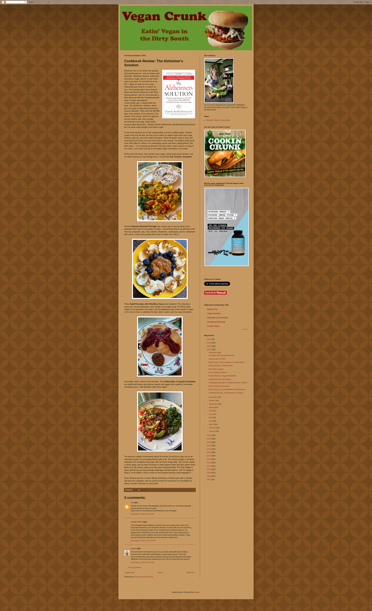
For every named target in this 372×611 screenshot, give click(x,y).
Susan (133, 548)
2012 (209, 463)
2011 (209, 466)
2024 (209, 339)
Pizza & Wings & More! (217, 372)
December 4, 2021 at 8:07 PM (142, 562)
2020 (209, 435)
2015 (209, 452)
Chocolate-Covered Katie (217, 318)
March (211, 424)
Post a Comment (134, 568)
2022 (209, 346)
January (212, 431)
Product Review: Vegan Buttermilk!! (222, 376)
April (211, 421)
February (212, 428)
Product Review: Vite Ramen (220, 379)
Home (160, 573)
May (211, 418)
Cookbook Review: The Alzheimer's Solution (226, 393)
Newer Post (129, 573)
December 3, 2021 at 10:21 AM (143, 541)
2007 (209, 480)
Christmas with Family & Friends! (221, 355)
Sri (132, 503)
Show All (245, 329)
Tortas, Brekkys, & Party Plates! (221, 366)
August (212, 407)
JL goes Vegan (213, 326)
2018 (209, 442)
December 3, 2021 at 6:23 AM (142, 514)
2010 (209, 469)
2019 (209, 439)
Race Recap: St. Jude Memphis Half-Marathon (227, 389)
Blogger (197, 592)
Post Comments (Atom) (144, 577)
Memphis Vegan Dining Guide (218, 120)
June (211, 414)
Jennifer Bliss (136, 522)
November (213, 397)
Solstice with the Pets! (217, 359)
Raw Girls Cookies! (216, 369)
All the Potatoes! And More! (219, 386)
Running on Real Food (216, 322)
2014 (209, 456)
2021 (209, 350)
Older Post (190, 573)
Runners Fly (212, 309)
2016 (209, 449)
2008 (209, 476)
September (213, 404)
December (213, 353)
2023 (209, 343)
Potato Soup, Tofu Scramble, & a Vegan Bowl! (226, 362)
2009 (209, 473)
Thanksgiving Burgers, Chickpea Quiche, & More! (228, 383)
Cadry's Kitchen (214, 313)
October (212, 401)
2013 (209, 459)
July (210, 411)
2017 (209, 446)
